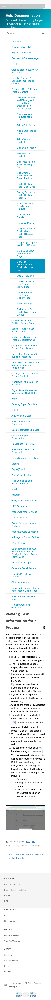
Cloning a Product (26, 222)
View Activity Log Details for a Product (25, 206)
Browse (7, 895)
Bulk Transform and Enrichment (21, 423)
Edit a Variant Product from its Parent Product (24, 175)
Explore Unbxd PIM (21, 52)
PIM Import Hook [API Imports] (22, 575)
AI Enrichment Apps (21, 415)
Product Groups (25, 303)
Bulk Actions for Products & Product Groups (26, 312)
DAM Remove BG (20, 543)
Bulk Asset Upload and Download (23, 451)
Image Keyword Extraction (24, 458)
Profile (14, 64)
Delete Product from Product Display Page (24, 295)
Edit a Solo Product (26, 147)
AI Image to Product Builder (25, 537)
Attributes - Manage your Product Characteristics (23, 338)
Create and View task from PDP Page (25, 253)
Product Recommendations (15, 890)
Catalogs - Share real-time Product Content (24, 375)
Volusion (15, 410)
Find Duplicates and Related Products (21, 482)
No (33, 841)
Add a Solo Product (26, 125)
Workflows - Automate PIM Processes (24, 383)
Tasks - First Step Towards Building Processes (24, 355)
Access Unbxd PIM (21, 47)
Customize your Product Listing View (25, 116)
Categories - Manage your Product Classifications (24, 347)
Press (6, 966)
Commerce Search (12, 884)
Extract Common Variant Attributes (23, 525)
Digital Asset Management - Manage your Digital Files (25, 392)
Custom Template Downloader (20, 437)
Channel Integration (21, 582)
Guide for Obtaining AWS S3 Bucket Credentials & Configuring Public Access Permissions (24, 552)
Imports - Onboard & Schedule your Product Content (22, 80)
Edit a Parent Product (23, 155)
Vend (14, 489)
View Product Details (23, 216)
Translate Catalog (20, 517)
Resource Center (11, 920)
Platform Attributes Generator (20, 606)
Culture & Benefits (11, 935)
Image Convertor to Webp (24, 511)
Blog (6, 915)
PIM (6, 901)
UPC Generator (19, 506)
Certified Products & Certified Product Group (23, 322)
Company (8, 955)
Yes (28, 841)
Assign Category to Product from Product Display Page (26, 232)
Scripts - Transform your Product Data (23, 330)
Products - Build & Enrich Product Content (24, 90)
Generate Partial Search (23, 568)
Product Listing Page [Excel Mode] (26, 185)
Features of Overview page (25, 58)
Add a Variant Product (23, 141)
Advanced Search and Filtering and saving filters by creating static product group (26, 103)
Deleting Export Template (24, 404)
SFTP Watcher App (21, 562)
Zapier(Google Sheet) (22, 475)
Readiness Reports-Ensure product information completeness (25, 365)
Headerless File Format (23, 443)
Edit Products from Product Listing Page (26, 164)
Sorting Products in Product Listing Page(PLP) (26, 195)
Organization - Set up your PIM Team (24, 71)
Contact (7, 971)
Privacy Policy (15, 986)
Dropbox (15, 463)
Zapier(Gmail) (18, 469)
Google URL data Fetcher (24, 500)
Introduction (17, 41)
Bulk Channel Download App (23, 598)
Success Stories (11, 960)
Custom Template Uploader (25, 429)
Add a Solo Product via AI (26, 132)
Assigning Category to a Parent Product (27, 244)
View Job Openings (12, 940)
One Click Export (25, 275)
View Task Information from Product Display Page (25, 266)
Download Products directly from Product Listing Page (25, 589)
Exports (15, 398)
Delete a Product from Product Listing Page (25, 284)
